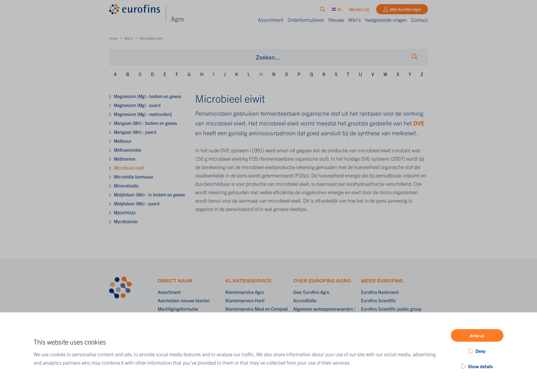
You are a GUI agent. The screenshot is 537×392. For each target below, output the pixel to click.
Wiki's (354, 19)
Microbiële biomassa (133, 176)
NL (339, 9)
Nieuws (336, 19)
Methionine (124, 158)
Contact (419, 19)
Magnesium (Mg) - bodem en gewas (147, 96)
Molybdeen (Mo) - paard (136, 203)
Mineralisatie (126, 185)
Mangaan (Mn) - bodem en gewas (145, 123)
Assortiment (271, 19)
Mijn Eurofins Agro (405, 9)
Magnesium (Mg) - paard (137, 105)
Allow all (477, 335)
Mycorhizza (124, 212)
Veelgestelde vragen (386, 19)
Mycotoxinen (126, 221)
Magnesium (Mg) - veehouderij (143, 114)
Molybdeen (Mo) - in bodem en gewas (149, 194)
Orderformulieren (306, 19)
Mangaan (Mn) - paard (135, 132)
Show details (480, 366)
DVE (418, 123)
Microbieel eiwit (129, 167)
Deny (480, 351)
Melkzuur (123, 141)
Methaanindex (127, 150)
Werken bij (359, 9)
